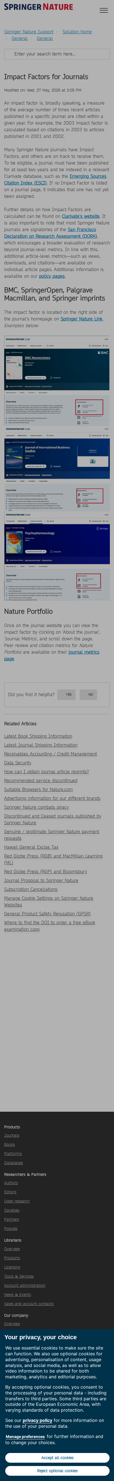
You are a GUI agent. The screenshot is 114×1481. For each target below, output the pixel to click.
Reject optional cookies (57, 1471)
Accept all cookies (58, 1457)
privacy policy (37, 1420)
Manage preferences (25, 1436)
